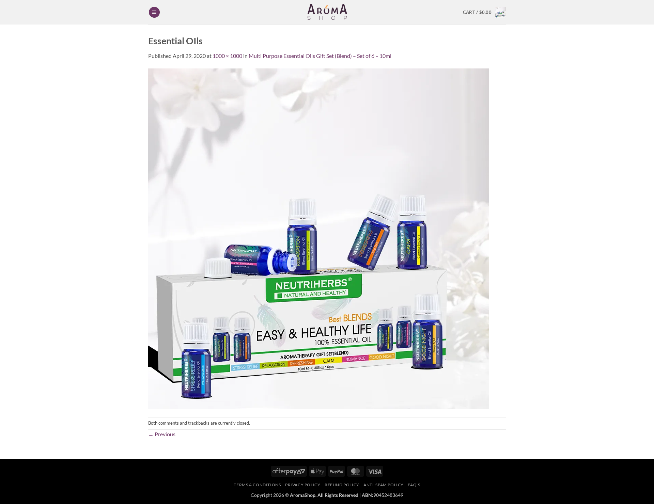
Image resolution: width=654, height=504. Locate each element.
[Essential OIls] (318, 238)
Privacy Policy (303, 484)
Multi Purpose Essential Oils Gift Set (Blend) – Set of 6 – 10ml (320, 55)
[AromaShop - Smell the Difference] (327, 12)
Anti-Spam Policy (383, 484)
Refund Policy (342, 484)
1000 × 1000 (227, 55)
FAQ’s (414, 484)
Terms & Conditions (257, 484)
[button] (154, 12)
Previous (161, 434)
